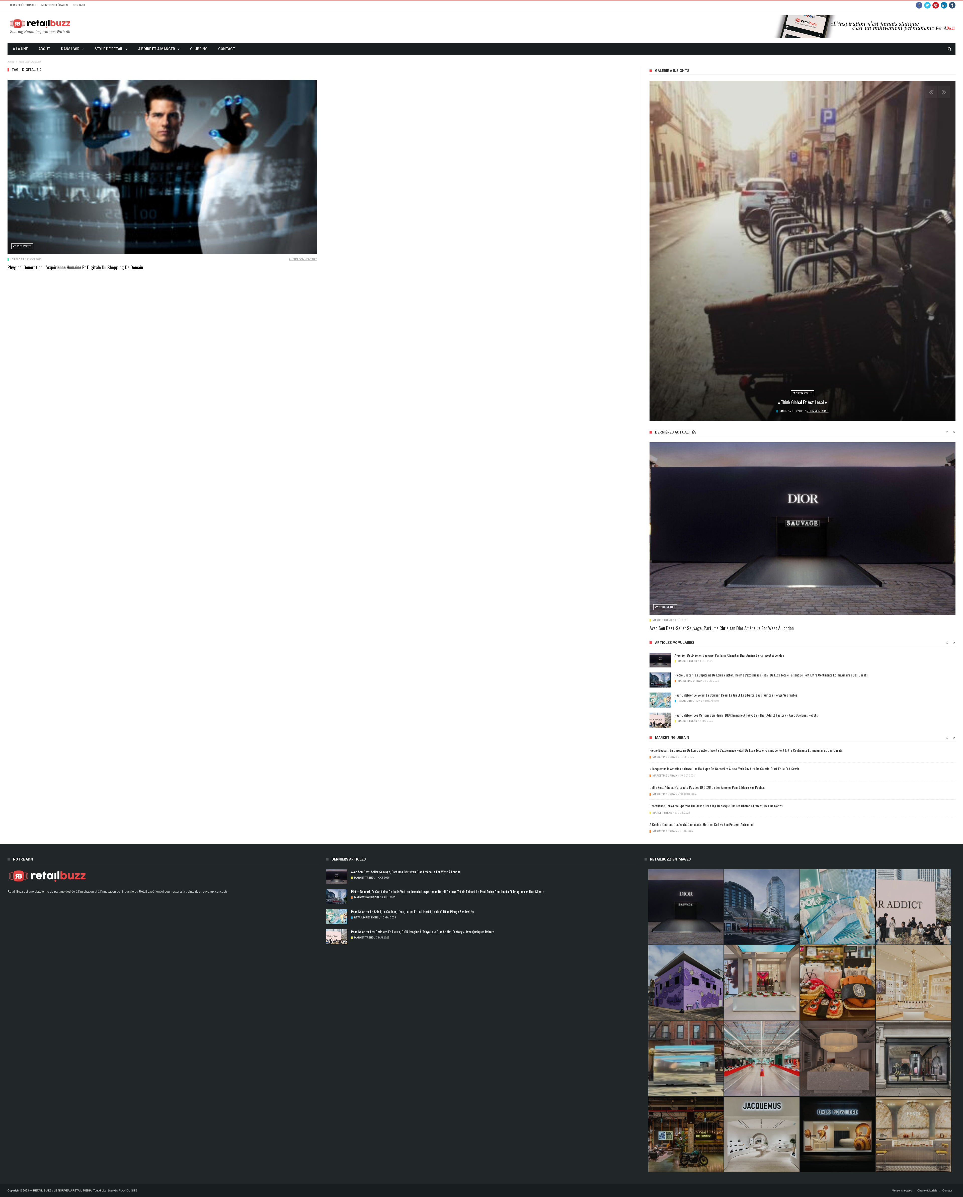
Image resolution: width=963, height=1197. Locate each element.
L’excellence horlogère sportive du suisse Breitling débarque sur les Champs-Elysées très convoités (716, 805)
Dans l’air (70, 49)
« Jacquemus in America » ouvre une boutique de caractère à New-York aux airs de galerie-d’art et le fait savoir (724, 768)
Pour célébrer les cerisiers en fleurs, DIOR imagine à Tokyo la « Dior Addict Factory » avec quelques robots (746, 715)
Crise (783, 411)
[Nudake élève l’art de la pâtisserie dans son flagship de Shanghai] (837, 1134)
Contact (79, 5)
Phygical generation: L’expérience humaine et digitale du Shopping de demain (75, 267)
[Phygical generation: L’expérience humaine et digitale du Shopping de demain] (162, 167)
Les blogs (17, 259)
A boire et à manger (156, 49)
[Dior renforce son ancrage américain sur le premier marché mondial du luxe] (913, 982)
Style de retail (109, 49)
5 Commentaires (817, 411)
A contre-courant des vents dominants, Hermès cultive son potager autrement (702, 824)
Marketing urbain (690, 680)
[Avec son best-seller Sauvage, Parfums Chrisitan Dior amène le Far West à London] (802, 528)
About (44, 49)
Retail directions (690, 701)
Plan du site (128, 1190)
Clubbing (199, 49)
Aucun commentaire (303, 259)
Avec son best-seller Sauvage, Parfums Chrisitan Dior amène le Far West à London (722, 627)
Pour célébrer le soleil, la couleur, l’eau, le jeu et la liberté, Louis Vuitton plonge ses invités (736, 695)
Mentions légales (54, 5)
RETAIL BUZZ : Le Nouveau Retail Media (62, 1190)
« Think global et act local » (802, 401)
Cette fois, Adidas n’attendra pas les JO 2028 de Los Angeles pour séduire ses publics (707, 787)
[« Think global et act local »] (802, 251)
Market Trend (662, 620)
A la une (20, 49)
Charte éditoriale (23, 5)
